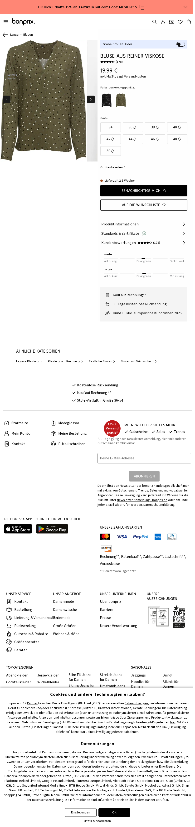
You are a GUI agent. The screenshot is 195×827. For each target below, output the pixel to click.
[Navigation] (6, 22)
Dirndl (165, 680)
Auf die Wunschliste (139, 205)
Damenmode (63, 606)
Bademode (61, 623)
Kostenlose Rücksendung (96, 390)
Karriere (105, 615)
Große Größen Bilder (116, 44)
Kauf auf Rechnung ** (93, 398)
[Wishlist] (178, 22)
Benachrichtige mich (139, 190)
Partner (31, 703)
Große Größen (64, 631)
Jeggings (137, 680)
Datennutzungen (135, 703)
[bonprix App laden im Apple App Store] (18, 534)
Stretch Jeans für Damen (110, 682)
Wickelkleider (48, 687)
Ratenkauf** (130, 561)
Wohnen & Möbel (66, 639)
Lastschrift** (173, 561)
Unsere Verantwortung (117, 631)
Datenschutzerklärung (158, 510)
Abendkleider (17, 680)
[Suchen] (152, 22)
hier (171, 722)
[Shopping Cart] (186, 22)
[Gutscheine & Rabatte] (169, 22)
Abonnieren (142, 481)
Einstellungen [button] (79, 812)
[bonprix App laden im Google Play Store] (52, 534)
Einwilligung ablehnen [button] (96, 821)
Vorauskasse (109, 569)
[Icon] (141, 7)
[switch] (178, 44)
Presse (104, 623)
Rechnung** (108, 561)
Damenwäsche (64, 615)
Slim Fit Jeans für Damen (79, 682)
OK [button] (113, 812)
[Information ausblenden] (183, 7)
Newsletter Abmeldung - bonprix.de (141, 505)
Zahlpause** (152, 561)
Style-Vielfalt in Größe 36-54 (99, 405)
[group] (43, 100)
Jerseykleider (47, 680)
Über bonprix (109, 606)
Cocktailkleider (18, 687)
